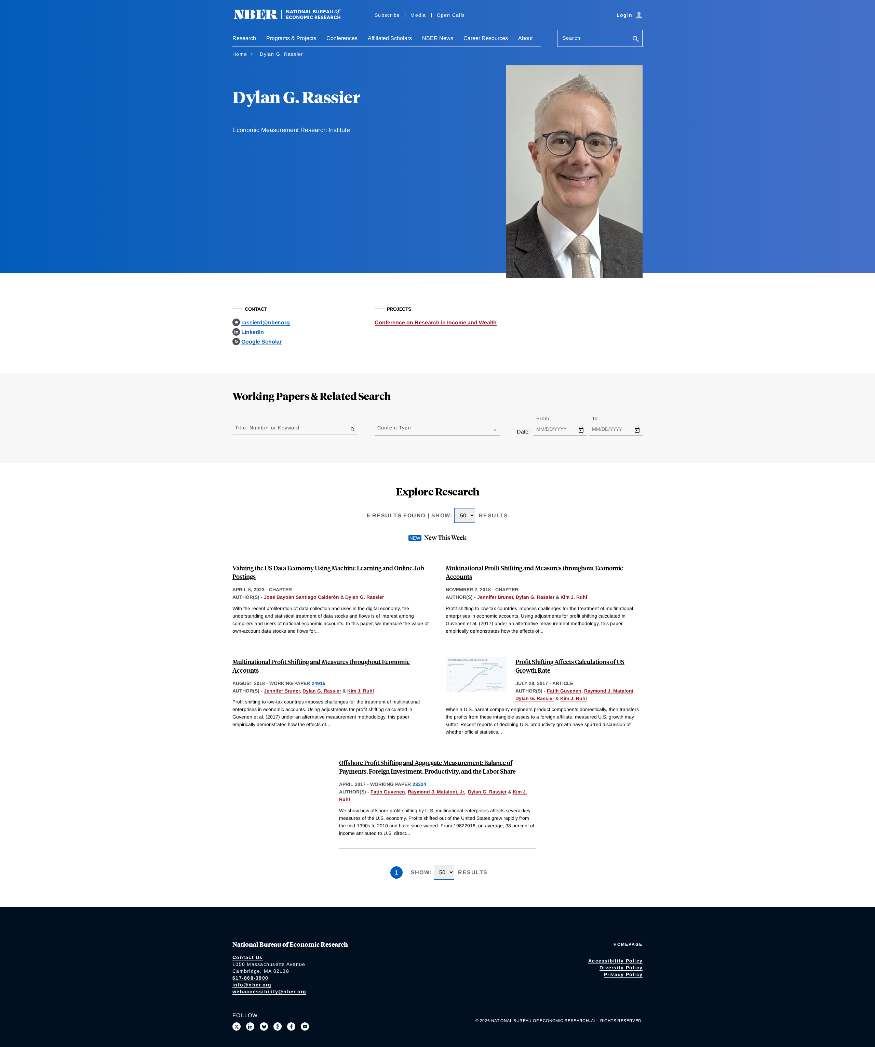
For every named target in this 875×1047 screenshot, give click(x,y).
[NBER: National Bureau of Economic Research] (292, 18)
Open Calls (451, 15)
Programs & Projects (291, 38)
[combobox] (378, 429)
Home (239, 54)
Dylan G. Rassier (364, 597)
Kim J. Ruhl (574, 597)
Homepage (628, 944)
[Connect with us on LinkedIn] (250, 1026)
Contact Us (247, 957)
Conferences (342, 38)
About (525, 38)
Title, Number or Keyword (267, 427)
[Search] (636, 39)
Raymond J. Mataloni (608, 691)
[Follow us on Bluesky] (264, 1026)
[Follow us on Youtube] (305, 1026)
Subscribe (387, 15)
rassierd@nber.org (265, 322)
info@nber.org (251, 984)
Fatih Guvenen (564, 691)
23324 (419, 784)
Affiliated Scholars (390, 38)
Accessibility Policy (615, 961)
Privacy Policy (623, 974)
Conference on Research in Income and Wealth (436, 322)
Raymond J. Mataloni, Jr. (436, 791)
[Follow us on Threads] (277, 1026)
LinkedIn (252, 332)
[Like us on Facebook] (291, 1026)
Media (418, 15)
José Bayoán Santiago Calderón (301, 597)
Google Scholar (261, 342)
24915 (318, 683)
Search (571, 38)
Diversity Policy (621, 967)
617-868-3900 (250, 978)
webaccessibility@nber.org (269, 991)
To (601, 418)
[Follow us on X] (236, 1026)
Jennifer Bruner (495, 597)
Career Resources (485, 38)
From (548, 418)
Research (244, 38)
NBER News (437, 38)
